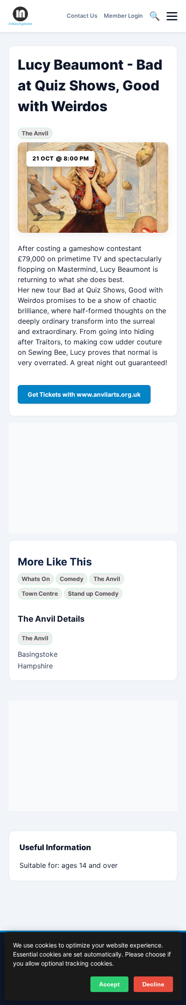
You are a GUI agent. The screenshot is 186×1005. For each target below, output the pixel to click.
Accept (109, 984)
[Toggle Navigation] (172, 16)
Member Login (123, 15)
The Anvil (35, 133)
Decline (153, 984)
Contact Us (82, 15)
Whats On (36, 578)
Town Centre (40, 593)
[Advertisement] (93, 477)
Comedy (71, 578)
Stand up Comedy (93, 593)
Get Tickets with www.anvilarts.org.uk (84, 394)
